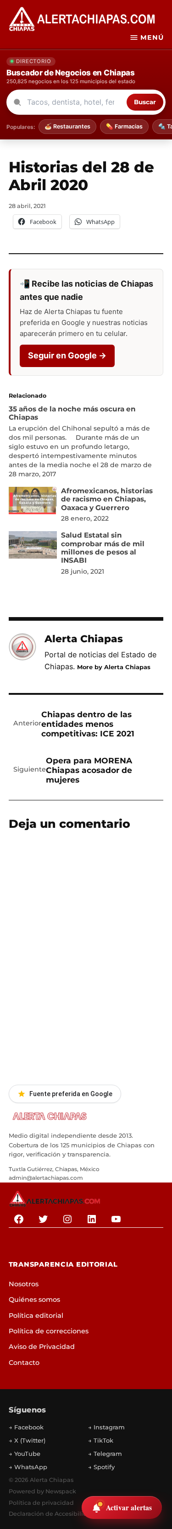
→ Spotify (101, 1466)
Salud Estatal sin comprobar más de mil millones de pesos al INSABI (102, 548)
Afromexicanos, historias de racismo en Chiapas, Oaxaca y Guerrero (107, 499)
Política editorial (36, 1315)
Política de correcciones (49, 1331)
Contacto (24, 1363)
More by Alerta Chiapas (113, 667)
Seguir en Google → (67, 355)
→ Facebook (26, 1427)
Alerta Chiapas (83, 639)
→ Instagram (106, 1427)
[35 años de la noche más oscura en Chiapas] (82, 442)
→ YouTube (24, 1453)
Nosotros (24, 1284)
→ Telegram (105, 1453)
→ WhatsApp (28, 1466)
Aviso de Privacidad (42, 1347)
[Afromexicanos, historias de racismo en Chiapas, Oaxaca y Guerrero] (33, 502)
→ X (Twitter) (27, 1440)
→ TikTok (100, 1440)
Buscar (145, 102)
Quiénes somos (34, 1299)
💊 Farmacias (124, 126)
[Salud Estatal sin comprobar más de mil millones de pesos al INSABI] (33, 547)
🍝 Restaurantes (67, 126)
